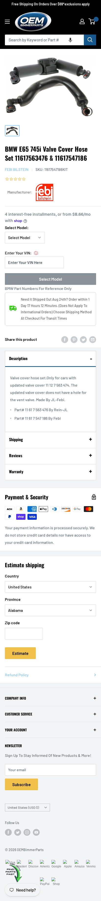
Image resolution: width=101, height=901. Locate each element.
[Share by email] (92, 339)
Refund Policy (17, 674)
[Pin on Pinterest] (74, 339)
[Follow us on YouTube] (36, 832)
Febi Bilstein (16, 169)
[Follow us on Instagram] (27, 832)
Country (12, 576)
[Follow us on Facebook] (8, 832)
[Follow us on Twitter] (17, 832)
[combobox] (44, 40)
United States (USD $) (23, 807)
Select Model (50, 279)
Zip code (12, 622)
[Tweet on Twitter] (83, 339)
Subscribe (21, 784)
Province (13, 599)
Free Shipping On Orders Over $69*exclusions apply (51, 4)
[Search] (90, 40)
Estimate (20, 653)
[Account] (82, 21)
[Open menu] (7, 22)
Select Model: (17, 227)
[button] (70, 40)
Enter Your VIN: (18, 253)
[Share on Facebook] (64, 339)
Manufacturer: (19, 192)
